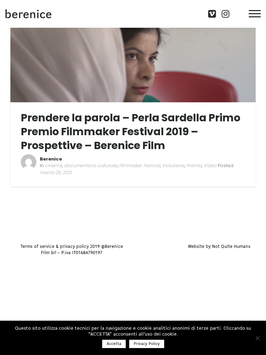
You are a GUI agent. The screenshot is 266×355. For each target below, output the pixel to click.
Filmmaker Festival (139, 165)
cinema (53, 165)
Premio (194, 165)
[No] (257, 338)
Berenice (51, 159)
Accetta (114, 344)
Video (210, 165)
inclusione (173, 165)
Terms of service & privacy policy (54, 246)
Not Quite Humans (231, 246)
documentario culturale (90, 165)
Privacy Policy (147, 344)
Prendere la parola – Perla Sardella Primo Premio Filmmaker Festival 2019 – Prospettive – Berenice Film (130, 131)
